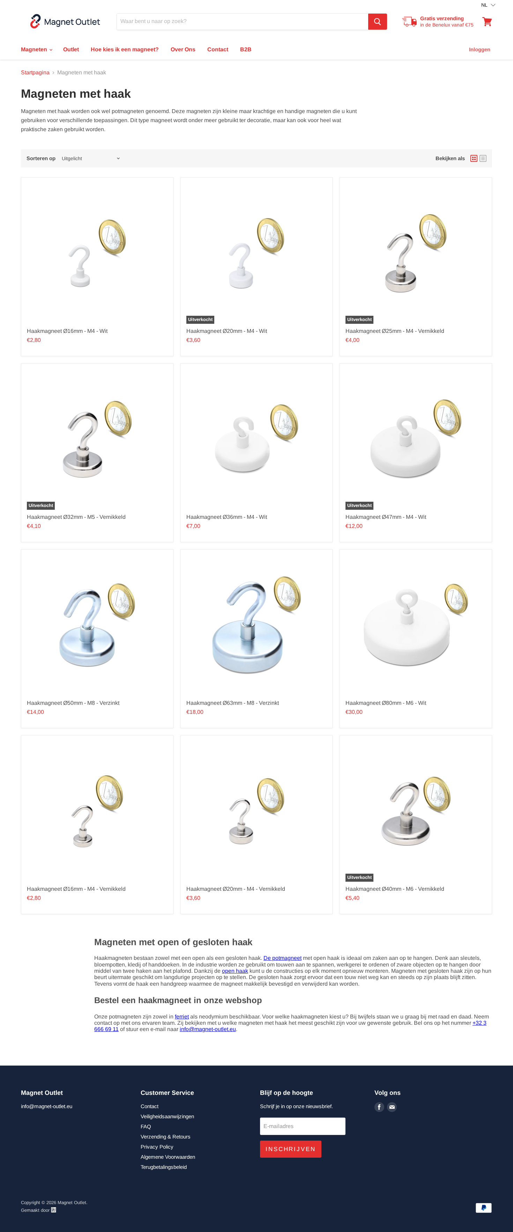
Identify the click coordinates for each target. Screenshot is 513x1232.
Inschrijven (291, 1149)
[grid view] (473, 158)
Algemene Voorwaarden (168, 1157)
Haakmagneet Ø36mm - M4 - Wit (226, 517)
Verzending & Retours (166, 1137)
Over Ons (183, 49)
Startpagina (35, 72)
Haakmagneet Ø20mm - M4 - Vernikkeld (235, 889)
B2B (246, 49)
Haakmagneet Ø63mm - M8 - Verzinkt (232, 703)
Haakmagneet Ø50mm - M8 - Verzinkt (73, 703)
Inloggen (479, 49)
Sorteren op (41, 158)
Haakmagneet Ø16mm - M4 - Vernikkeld (76, 889)
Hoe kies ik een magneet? (125, 49)
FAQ (146, 1126)
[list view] (482, 158)
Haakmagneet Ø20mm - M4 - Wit (226, 331)
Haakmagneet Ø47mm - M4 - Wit (385, 517)
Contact (217, 49)
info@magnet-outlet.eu (208, 1029)
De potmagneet (282, 958)
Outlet (71, 49)
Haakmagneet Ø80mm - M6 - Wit (385, 703)
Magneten (35, 49)
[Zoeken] (377, 22)
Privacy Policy (157, 1147)
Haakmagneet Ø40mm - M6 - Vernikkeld (394, 889)
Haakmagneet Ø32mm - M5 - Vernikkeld (76, 517)
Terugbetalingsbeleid (164, 1167)
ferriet (182, 1017)
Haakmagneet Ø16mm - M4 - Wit (67, 331)
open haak (235, 971)
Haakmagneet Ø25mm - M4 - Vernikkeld (394, 331)
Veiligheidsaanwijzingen (167, 1116)
